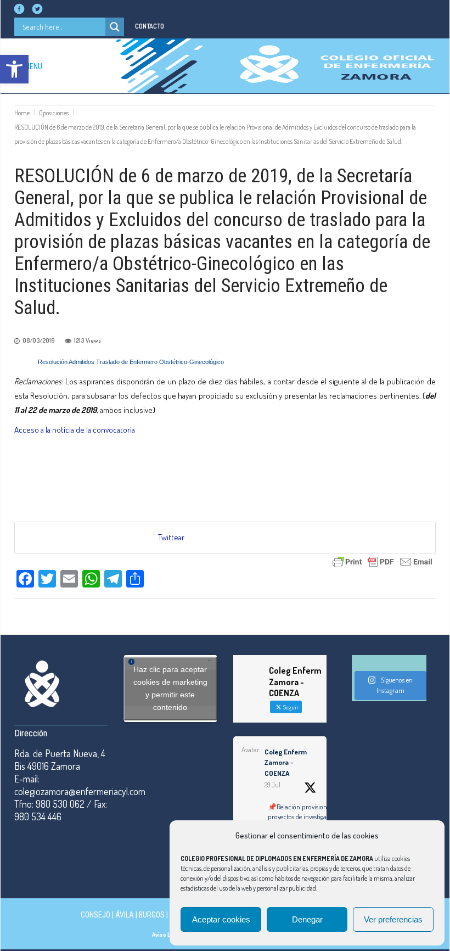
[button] (14, 69)
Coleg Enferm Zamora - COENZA (286, 762)
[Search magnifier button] (114, 27)
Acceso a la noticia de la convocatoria (74, 429)
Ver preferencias (393, 919)
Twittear (171, 537)
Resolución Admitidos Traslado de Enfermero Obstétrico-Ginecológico (131, 362)
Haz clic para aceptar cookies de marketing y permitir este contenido (170, 688)
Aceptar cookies (221, 919)
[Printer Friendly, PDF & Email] (382, 560)
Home (22, 113)
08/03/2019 (38, 340)
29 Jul (272, 785)
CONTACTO (149, 26)
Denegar (307, 919)
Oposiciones (54, 113)
